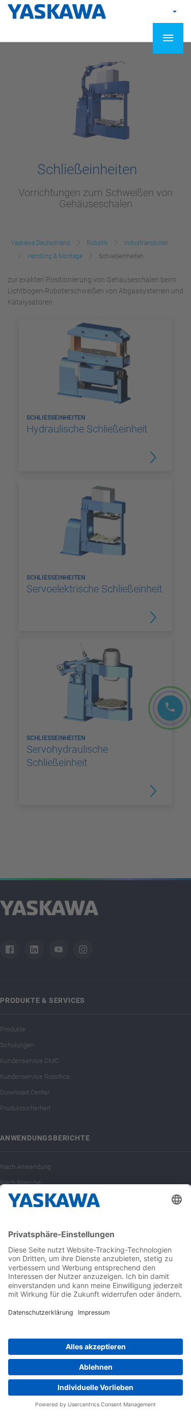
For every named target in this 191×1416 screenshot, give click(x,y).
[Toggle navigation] (168, 38)
